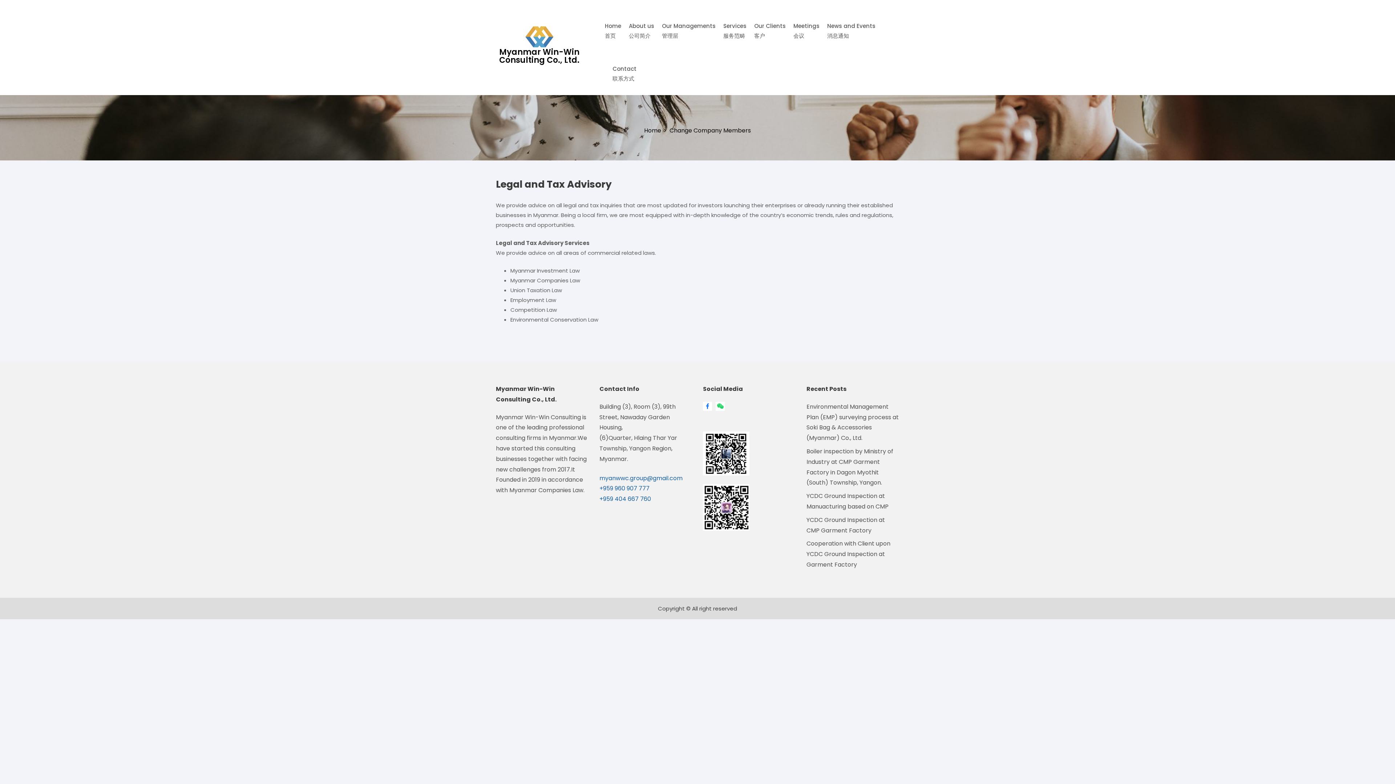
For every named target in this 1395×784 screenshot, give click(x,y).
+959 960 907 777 (624, 488)
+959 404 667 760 (625, 499)
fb (707, 406)
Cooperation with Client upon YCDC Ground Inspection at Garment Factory (848, 554)
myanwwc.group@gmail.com (641, 478)
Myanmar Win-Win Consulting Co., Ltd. (539, 56)
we (718, 406)
